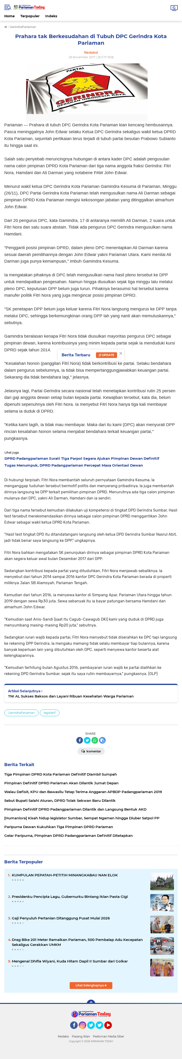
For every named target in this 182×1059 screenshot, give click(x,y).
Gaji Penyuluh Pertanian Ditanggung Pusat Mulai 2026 (61, 918)
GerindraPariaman (21, 713)
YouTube (111, 1031)
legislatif (49, 713)
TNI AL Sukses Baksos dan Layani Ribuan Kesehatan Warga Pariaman (71, 696)
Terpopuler (30, 16)
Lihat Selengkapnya (90, 985)
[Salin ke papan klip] (102, 740)
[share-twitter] (87, 740)
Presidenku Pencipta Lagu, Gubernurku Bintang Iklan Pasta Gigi (70, 896)
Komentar (93, 751)
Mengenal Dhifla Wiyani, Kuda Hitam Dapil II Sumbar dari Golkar (70, 961)
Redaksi (63, 1036)
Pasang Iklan (81, 1036)
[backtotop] (91, 1004)
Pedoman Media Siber (108, 1036)
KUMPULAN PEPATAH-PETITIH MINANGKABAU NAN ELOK (65, 875)
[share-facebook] (79, 740)
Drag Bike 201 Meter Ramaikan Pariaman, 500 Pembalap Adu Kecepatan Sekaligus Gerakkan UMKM (77, 942)
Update (107, 355)
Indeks (51, 16)
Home (9, 16)
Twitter (93, 1031)
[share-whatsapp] (94, 740)
